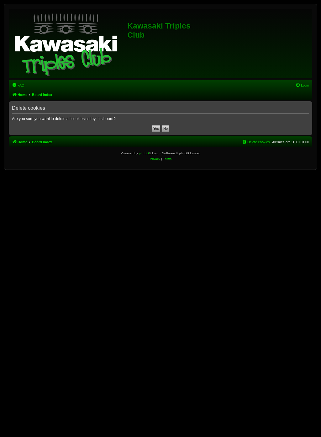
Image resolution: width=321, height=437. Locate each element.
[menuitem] (18, 85)
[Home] (68, 43)
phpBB (144, 153)
